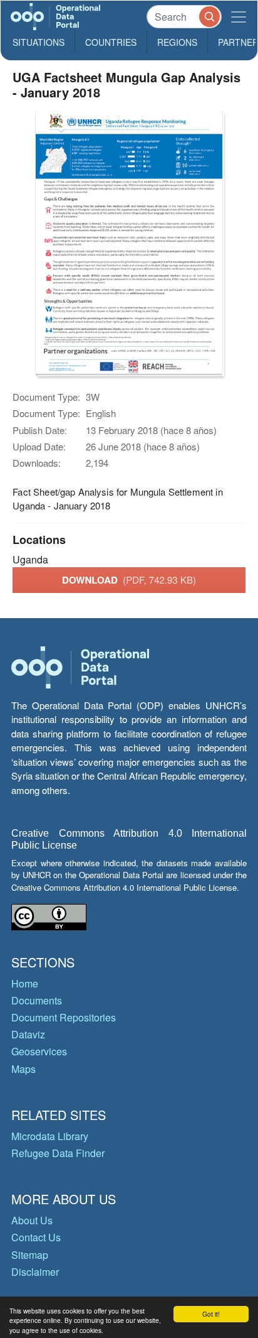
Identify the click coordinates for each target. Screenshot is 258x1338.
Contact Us (36, 1237)
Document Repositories (63, 1017)
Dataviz (28, 1034)
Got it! (211, 1314)
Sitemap (29, 1255)
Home (24, 983)
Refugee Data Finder (58, 1153)
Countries (111, 42)
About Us (32, 1220)
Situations (38, 42)
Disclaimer (35, 1272)
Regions (177, 42)
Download (129, 580)
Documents (36, 1000)
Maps (23, 1069)
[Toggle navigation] (238, 17)
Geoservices (39, 1051)
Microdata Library (49, 1136)
